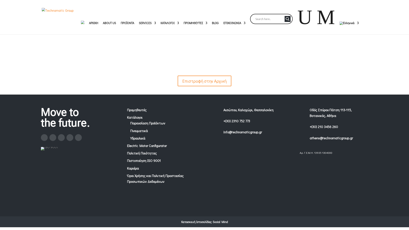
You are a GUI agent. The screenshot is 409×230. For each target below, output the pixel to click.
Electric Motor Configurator (147, 145)
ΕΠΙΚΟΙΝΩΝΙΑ (232, 23)
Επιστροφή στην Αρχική (204, 81)
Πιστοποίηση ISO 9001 (144, 160)
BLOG (215, 23)
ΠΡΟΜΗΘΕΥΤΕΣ (193, 23)
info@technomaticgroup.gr (242, 132)
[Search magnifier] (288, 19)
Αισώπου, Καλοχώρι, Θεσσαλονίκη (248, 110)
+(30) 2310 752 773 (236, 121)
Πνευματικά (139, 130)
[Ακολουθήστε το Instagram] (52, 137)
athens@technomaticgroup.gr (331, 138)
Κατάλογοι (135, 117)
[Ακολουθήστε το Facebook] (44, 137)
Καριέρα (133, 168)
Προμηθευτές (137, 110)
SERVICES (145, 23)
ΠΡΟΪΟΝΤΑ (127, 23)
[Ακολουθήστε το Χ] (61, 137)
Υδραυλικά (137, 138)
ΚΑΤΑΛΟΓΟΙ (168, 23)
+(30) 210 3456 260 (324, 126)
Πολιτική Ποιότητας (142, 153)
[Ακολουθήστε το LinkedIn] (69, 137)
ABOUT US (109, 23)
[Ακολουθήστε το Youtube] (78, 137)
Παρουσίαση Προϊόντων (147, 123)
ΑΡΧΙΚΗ (93, 23)
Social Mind (220, 222)
